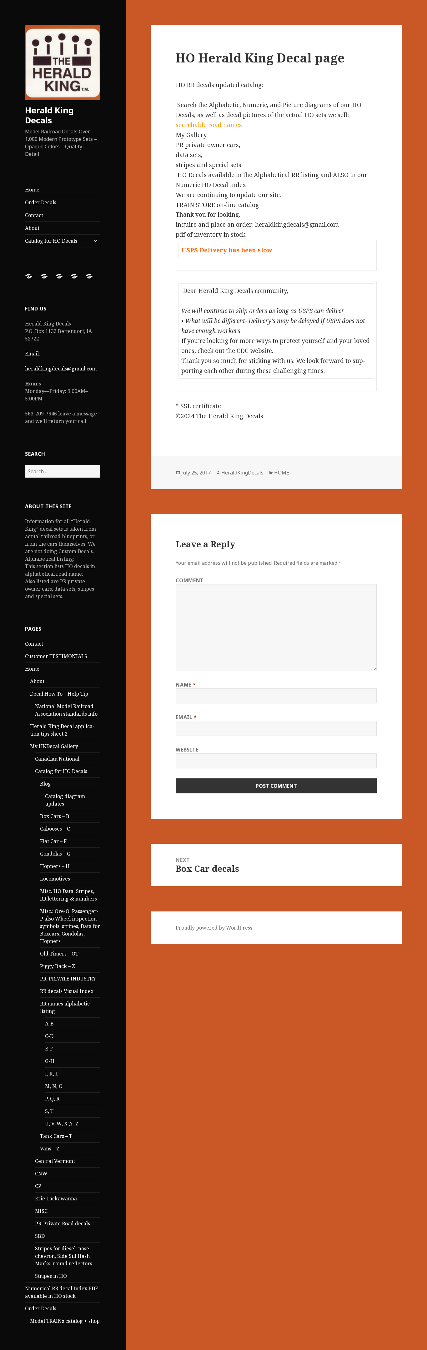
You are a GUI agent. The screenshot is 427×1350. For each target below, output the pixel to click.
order (244, 225)
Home (32, 189)
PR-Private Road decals (62, 1223)
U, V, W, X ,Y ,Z (61, 1123)
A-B (49, 1023)
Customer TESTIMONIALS (56, 656)
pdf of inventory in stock (210, 235)
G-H (49, 1061)
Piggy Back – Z (57, 966)
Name (186, 684)
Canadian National (57, 758)
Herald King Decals (49, 115)
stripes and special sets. (209, 165)
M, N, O (54, 1086)
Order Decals (40, 202)
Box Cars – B (54, 816)
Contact (34, 215)
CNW (41, 1173)
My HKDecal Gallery (54, 746)
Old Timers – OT (59, 953)
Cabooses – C (55, 828)
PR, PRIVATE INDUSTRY (68, 978)
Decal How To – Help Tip (59, 693)
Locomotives (55, 878)
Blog (45, 783)
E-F (49, 1048)
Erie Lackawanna (56, 1198)
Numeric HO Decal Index (212, 185)
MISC (41, 1211)
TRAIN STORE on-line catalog (217, 205)
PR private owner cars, (208, 145)
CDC (243, 351)
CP (38, 1186)
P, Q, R (52, 1098)
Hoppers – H (55, 866)
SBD (40, 1236)
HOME (281, 472)
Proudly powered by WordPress (214, 927)
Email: (32, 353)
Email (186, 717)
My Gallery (194, 135)
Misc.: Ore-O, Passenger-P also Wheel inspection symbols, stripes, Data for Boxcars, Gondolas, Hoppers (70, 926)
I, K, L (51, 1073)
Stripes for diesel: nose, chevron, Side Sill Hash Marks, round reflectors (63, 1256)
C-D (49, 1036)
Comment (189, 580)
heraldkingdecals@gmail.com (61, 368)
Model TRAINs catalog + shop (65, 1321)
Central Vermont (55, 1161)
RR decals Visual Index (66, 991)
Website (187, 749)
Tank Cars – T (56, 1136)
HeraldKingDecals (242, 472)
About (32, 228)
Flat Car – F (53, 841)
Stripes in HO (51, 1276)
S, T (49, 1111)
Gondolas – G (55, 853)
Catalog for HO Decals (51, 240)
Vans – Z (49, 1148)
